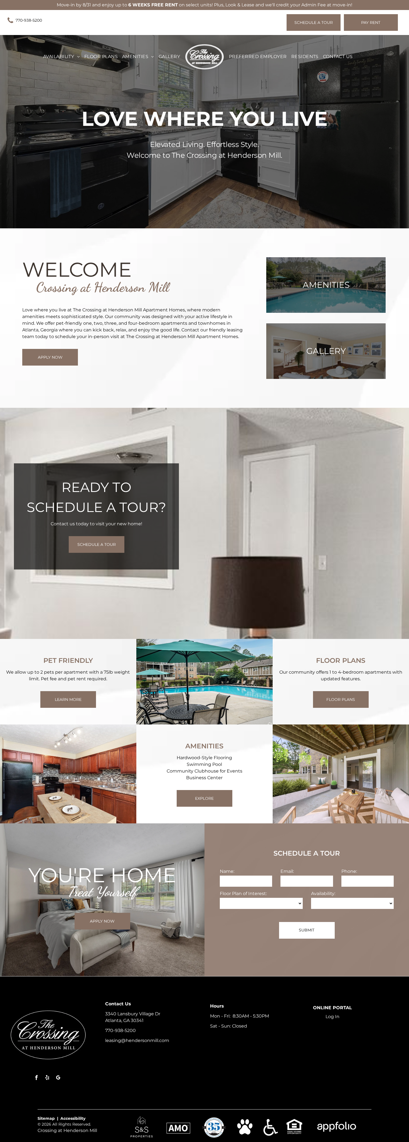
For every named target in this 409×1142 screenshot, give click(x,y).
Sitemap (46, 1118)
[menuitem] (61, 57)
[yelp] (47, 1078)
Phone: (349, 871)
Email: (287, 871)
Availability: (323, 893)
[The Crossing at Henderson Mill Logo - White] (204, 57)
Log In (332, 1016)
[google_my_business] (58, 1078)
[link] (27, 20)
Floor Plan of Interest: (243, 893)
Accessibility (72, 1118)
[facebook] (36, 1078)
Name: (227, 871)
